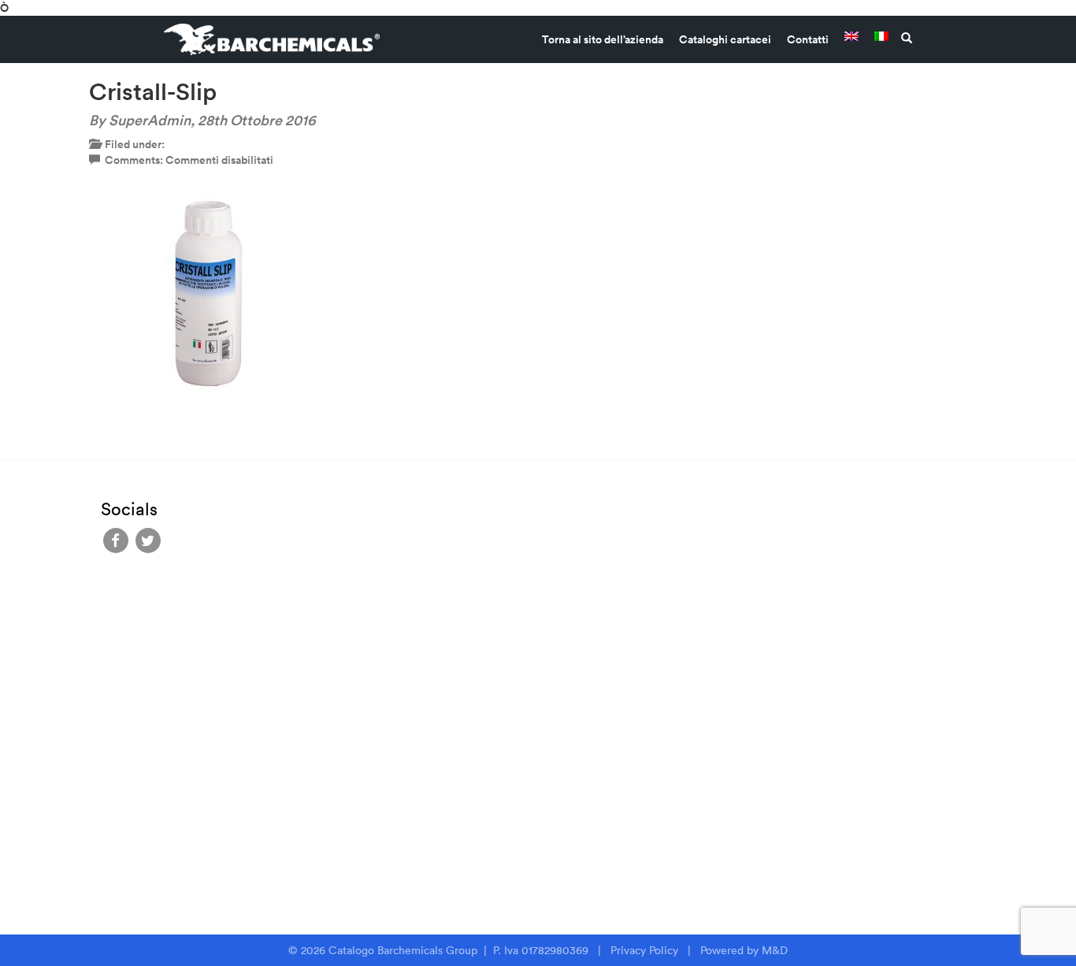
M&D (775, 950)
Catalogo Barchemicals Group (404, 950)
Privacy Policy (644, 950)
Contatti (808, 39)
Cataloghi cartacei (725, 39)
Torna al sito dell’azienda (602, 39)
